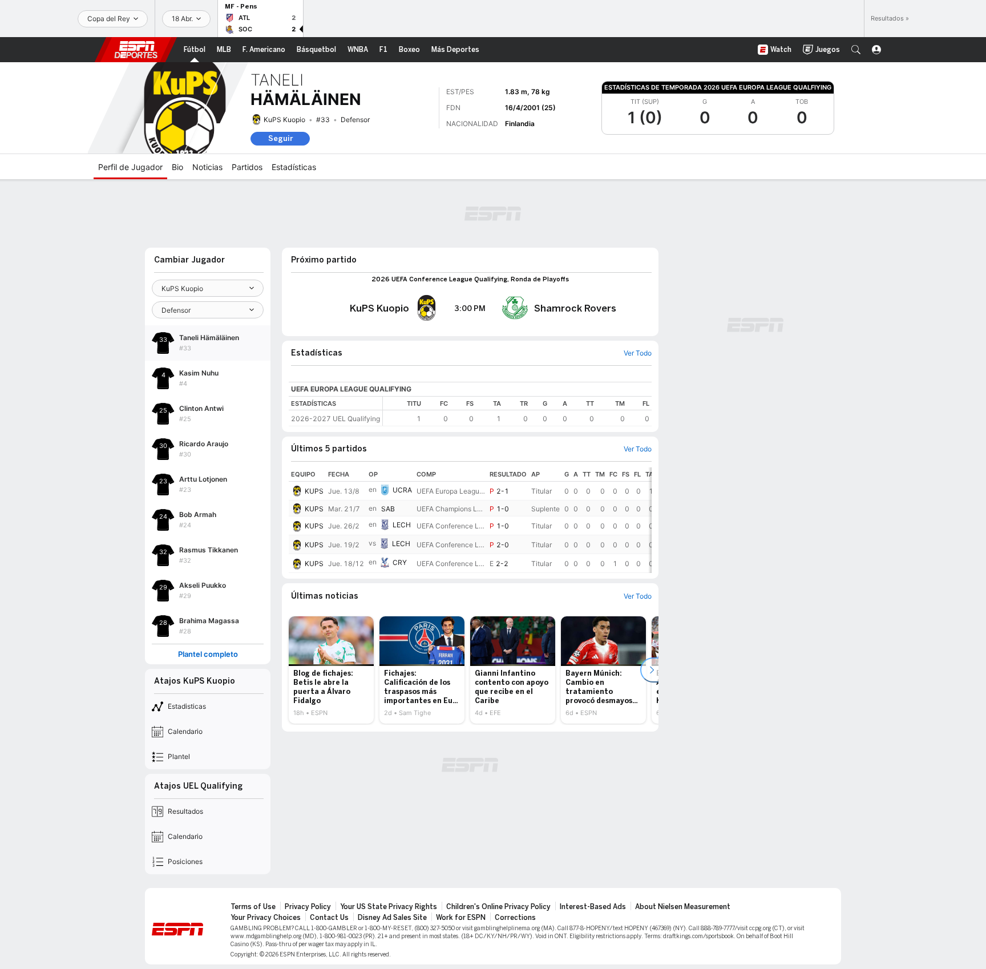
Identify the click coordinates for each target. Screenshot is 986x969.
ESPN (135, 49)
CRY (400, 562)
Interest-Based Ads (593, 907)
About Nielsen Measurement (682, 907)
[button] (855, 49)
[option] (331, 670)
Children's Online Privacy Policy (498, 907)
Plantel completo (208, 654)
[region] (517, 411)
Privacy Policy (308, 907)
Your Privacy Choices (266, 918)
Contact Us (329, 918)
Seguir (280, 138)
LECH (402, 524)
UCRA (402, 490)
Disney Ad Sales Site (392, 918)
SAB (388, 508)
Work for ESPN (461, 918)
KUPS (314, 491)
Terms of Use (253, 907)
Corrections (515, 918)
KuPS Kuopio (284, 119)
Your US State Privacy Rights (388, 907)
